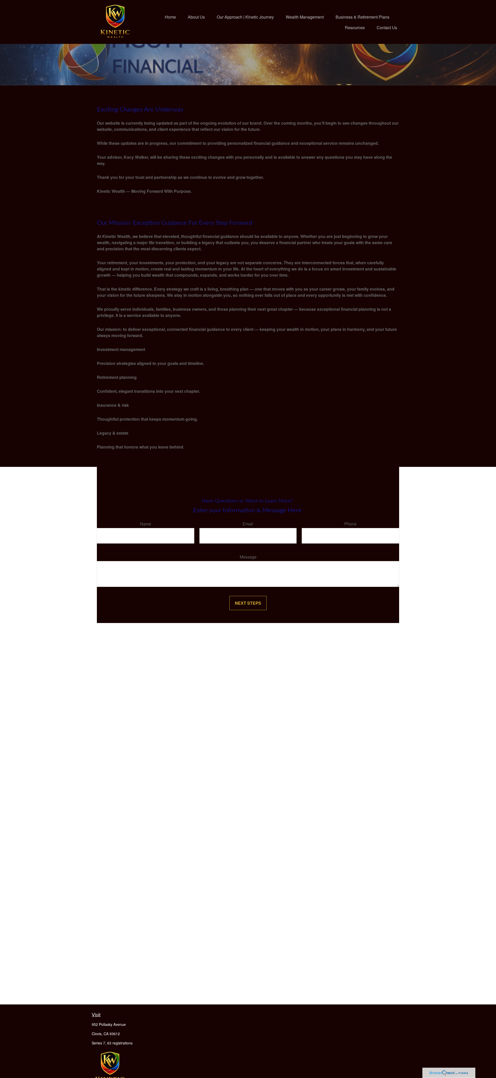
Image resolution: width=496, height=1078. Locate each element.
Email (248, 524)
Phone (350, 524)
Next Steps (248, 603)
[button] (170, 16)
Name (145, 524)
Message (248, 557)
